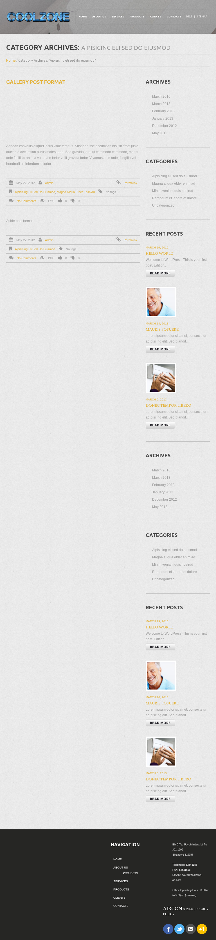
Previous (10, 109)
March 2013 (161, 104)
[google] (202, 929)
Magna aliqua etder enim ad (76, 192)
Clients (155, 16)
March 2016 (161, 97)
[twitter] (179, 929)
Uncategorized (163, 205)
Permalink (130, 183)
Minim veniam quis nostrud (172, 191)
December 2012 (164, 126)
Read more (160, 273)
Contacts (174, 16)
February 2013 (163, 111)
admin (49, 183)
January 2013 (162, 118)
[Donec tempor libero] (161, 377)
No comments (26, 201)
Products (137, 16)
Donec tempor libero (168, 405)
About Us (99, 16)
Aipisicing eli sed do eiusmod (35, 192)
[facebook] (168, 929)
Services (118, 16)
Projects (130, 873)
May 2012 (159, 133)
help (189, 16)
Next (136, 109)
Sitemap (202, 16)
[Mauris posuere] (161, 302)
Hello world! (160, 253)
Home (83, 16)
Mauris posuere (162, 329)
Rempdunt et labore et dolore (174, 198)
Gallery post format (36, 82)
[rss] (191, 929)
